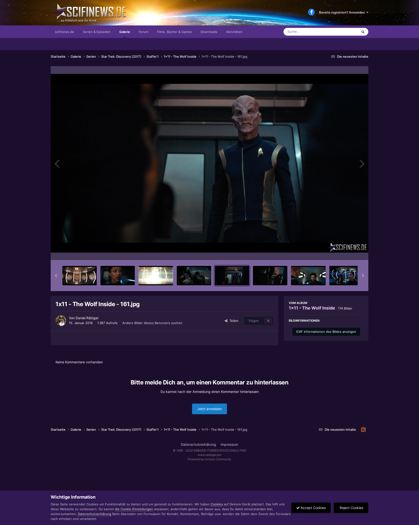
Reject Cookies (351, 508)
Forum (143, 32)
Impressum (229, 444)
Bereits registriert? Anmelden (342, 12)
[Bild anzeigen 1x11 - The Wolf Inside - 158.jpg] (117, 275)
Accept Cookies (313, 508)
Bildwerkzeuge (346, 251)
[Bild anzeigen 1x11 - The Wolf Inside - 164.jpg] (346, 275)
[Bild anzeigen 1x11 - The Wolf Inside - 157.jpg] (79, 275)
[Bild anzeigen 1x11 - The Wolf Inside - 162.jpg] (270, 275)
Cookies (217, 504)
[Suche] (363, 32)
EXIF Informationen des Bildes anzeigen (326, 332)
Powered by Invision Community (209, 459)
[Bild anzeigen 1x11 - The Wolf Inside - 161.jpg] (232, 275)
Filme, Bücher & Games (174, 32)
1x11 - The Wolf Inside (312, 307)
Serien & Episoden (97, 32)
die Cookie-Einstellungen (134, 509)
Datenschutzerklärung (198, 444)
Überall (346, 31)
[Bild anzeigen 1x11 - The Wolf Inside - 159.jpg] (155, 275)
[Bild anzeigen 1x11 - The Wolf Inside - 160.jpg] (194, 275)
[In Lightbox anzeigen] (209, 163)
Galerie (124, 32)
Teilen (232, 321)
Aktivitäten (234, 32)
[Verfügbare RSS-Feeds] (363, 429)
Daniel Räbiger (87, 318)
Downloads (209, 32)
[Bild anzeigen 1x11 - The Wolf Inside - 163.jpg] (308, 275)
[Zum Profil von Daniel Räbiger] (61, 320)
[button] (56, 275)
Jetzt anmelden (209, 409)
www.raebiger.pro (209, 455)
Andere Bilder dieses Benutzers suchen (152, 323)
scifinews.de (64, 32)
